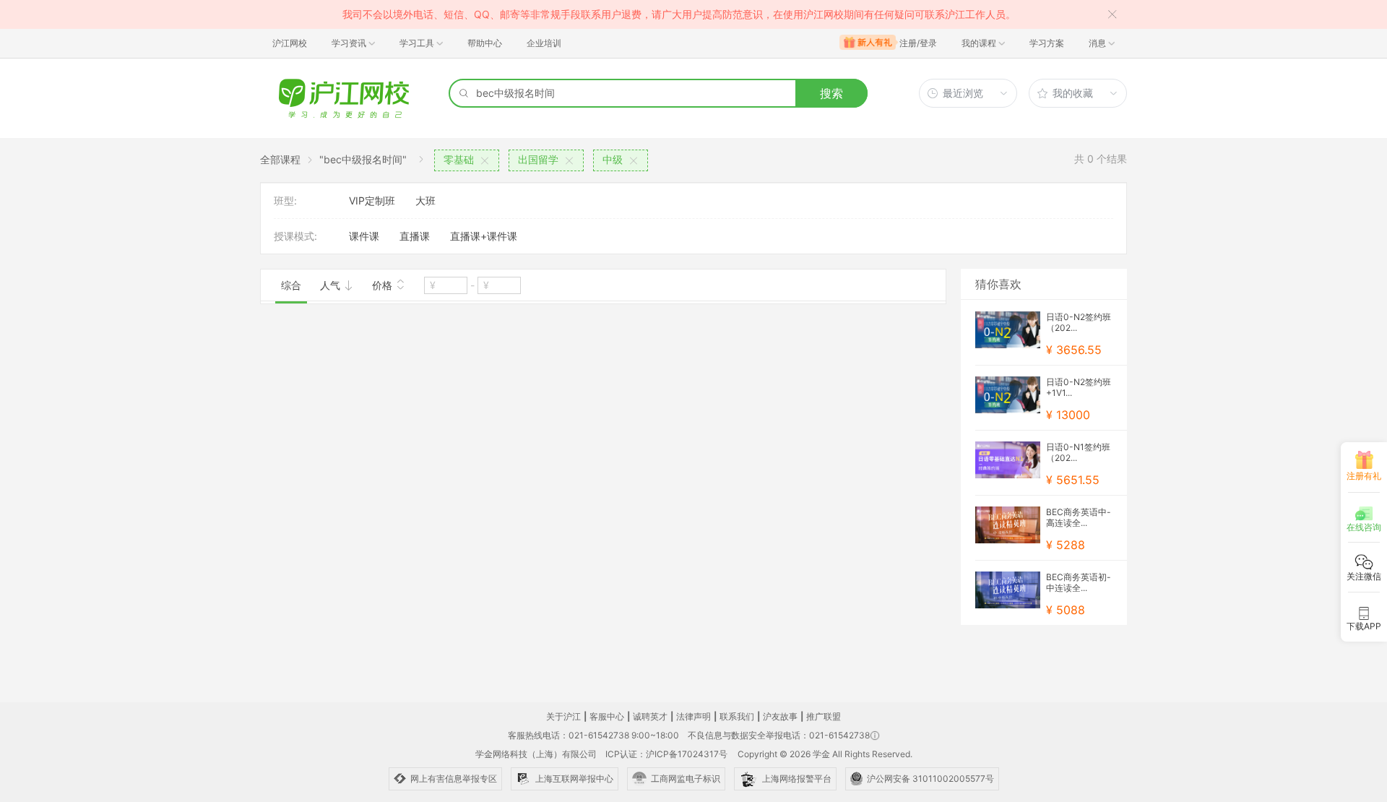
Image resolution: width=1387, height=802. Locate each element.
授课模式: (295, 236)
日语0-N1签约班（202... (1078, 452)
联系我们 (737, 716)
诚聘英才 (650, 716)
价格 (383, 285)
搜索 (831, 93)
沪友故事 (780, 716)
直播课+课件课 (483, 236)
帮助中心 (484, 43)
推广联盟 (823, 716)
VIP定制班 (372, 200)
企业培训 (544, 43)
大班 (425, 200)
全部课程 (280, 159)
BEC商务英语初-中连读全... (1078, 582)
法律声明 (693, 716)
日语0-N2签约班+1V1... (1078, 387)
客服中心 (606, 716)
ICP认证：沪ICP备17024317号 (666, 754)
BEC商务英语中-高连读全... (1078, 517)
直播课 (414, 236)
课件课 (364, 236)
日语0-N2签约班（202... (1078, 322)
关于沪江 (563, 716)
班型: (285, 200)
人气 (331, 285)
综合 (291, 285)
